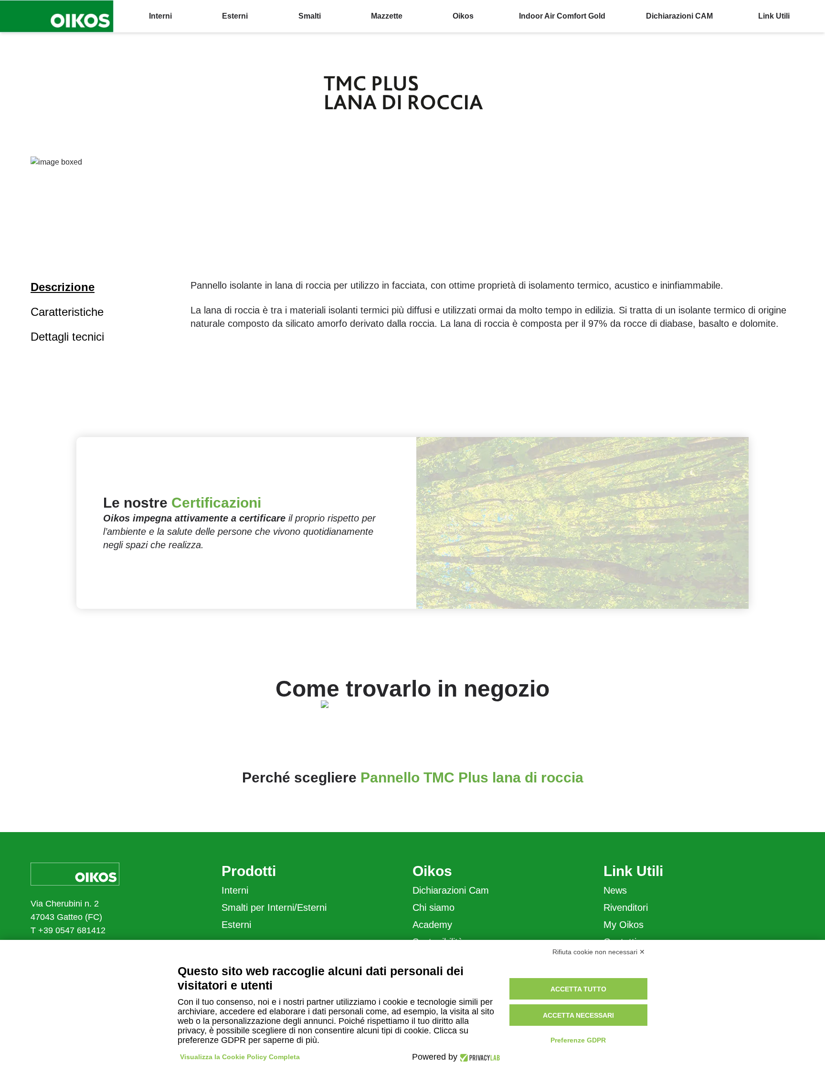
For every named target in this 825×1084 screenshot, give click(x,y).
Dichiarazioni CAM (679, 16)
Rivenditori (625, 907)
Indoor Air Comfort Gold (562, 16)
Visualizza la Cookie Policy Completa (240, 1057)
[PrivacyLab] (478, 1057)
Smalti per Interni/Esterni (274, 907)
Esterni (236, 924)
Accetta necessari (578, 1015)
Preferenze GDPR (578, 1040)
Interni (235, 890)
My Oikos (623, 924)
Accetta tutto (578, 989)
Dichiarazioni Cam (450, 890)
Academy (432, 924)
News (615, 890)
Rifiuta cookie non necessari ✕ (598, 952)
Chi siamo (433, 907)
